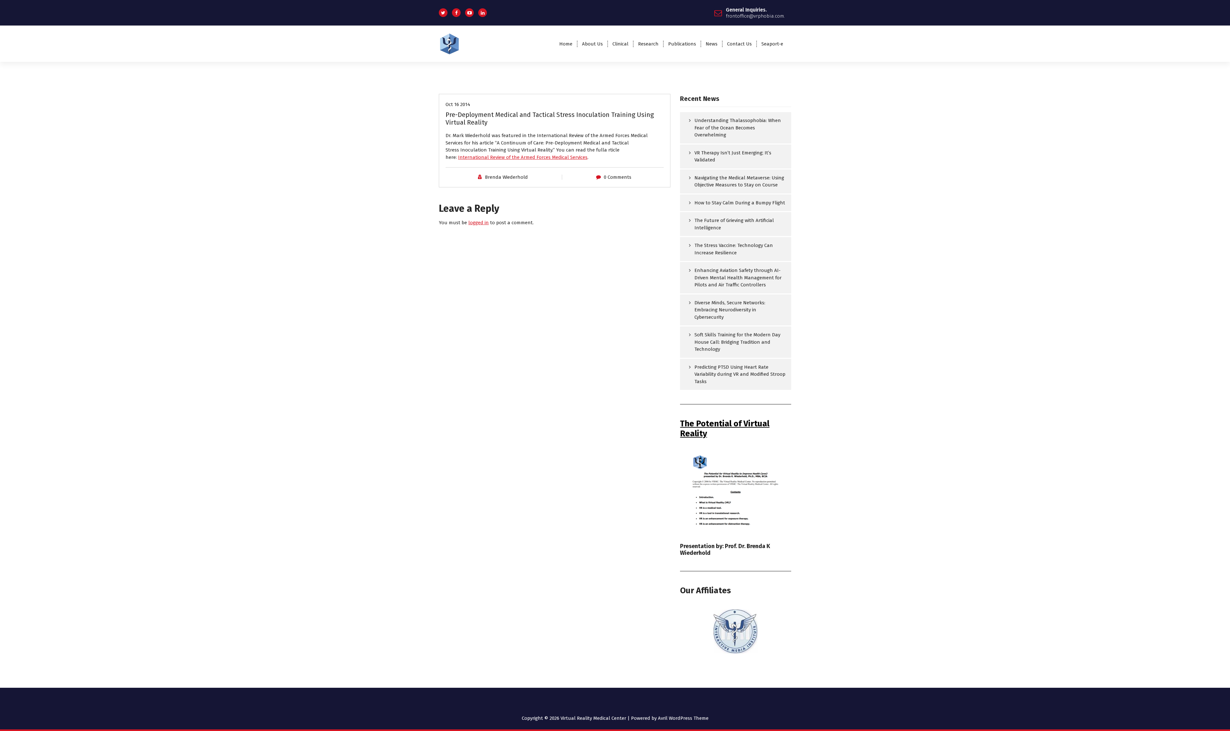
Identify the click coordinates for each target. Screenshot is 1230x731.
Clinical (620, 44)
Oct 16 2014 (458, 104)
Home (565, 44)
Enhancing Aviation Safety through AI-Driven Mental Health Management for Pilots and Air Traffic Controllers (738, 277)
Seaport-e (772, 44)
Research (648, 44)
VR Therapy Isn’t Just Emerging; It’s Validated (732, 156)
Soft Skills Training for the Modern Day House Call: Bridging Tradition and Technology (737, 342)
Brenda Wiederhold (506, 177)
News (712, 44)
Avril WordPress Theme (683, 718)
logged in (478, 223)
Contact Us (739, 44)
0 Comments (617, 177)
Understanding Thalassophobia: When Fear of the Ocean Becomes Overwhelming (737, 128)
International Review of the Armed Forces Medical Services (522, 157)
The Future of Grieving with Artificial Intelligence (734, 224)
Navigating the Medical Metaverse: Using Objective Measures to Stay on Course (739, 181)
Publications (682, 44)
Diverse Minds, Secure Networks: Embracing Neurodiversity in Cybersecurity (729, 310)
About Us (592, 44)
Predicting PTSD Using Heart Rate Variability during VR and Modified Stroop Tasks (739, 374)
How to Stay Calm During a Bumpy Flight (739, 203)
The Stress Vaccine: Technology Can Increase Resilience (733, 249)
